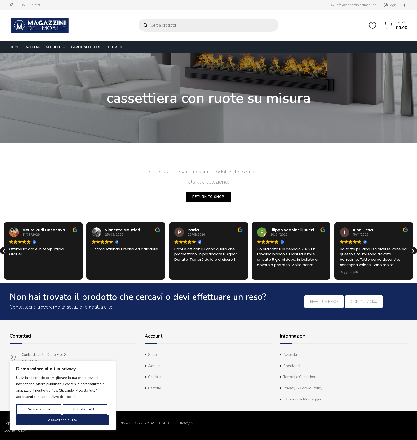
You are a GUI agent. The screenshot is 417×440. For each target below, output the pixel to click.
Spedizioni (291, 365)
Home (14, 47)
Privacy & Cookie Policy (302, 388)
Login (393, 5)
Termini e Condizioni (299, 377)
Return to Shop (208, 197)
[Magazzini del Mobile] (40, 25)
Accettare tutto (62, 420)
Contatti (114, 47)
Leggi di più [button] (349, 272)
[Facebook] (404, 5)
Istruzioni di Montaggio (302, 399)
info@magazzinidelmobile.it (355, 5)
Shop (152, 354)
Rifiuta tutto (85, 409)
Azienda (32, 47)
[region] (63, 395)
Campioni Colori (85, 47)
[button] (413, 250)
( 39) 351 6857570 (27, 5)
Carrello (154, 388)
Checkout (156, 377)
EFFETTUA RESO (324, 301)
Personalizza (38, 409)
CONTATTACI (362, 301)
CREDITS (166, 423)
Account (54, 47)
